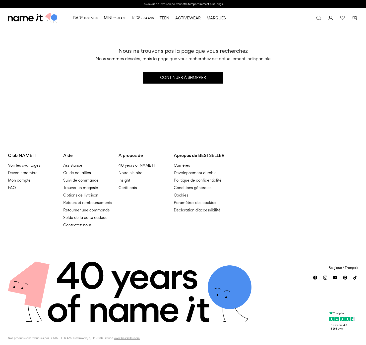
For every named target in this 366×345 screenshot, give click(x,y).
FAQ (12, 187)
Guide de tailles (77, 172)
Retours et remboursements (87, 202)
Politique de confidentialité (198, 180)
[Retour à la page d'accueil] (32, 18)
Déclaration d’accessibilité (197, 210)
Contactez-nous (77, 225)
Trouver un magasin (80, 187)
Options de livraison (80, 195)
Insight (124, 180)
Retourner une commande (86, 210)
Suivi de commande (81, 180)
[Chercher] (318, 17)
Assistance (72, 165)
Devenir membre (23, 172)
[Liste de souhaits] (342, 17)
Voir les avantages (24, 165)
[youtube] (335, 278)
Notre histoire (130, 172)
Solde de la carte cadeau (85, 217)
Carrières (182, 165)
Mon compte (19, 180)
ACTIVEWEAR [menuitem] (188, 18)
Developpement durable (195, 172)
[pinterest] (345, 278)
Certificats (128, 187)
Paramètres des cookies (195, 202)
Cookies (181, 195)
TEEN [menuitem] (164, 18)
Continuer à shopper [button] (183, 77)
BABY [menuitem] (85, 17)
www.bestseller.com (127, 338)
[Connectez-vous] (330, 17)
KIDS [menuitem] (143, 17)
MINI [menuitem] (115, 17)
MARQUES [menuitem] (216, 18)
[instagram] (325, 278)
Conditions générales (192, 187)
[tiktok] (355, 278)
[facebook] (315, 278)
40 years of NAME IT (137, 165)
